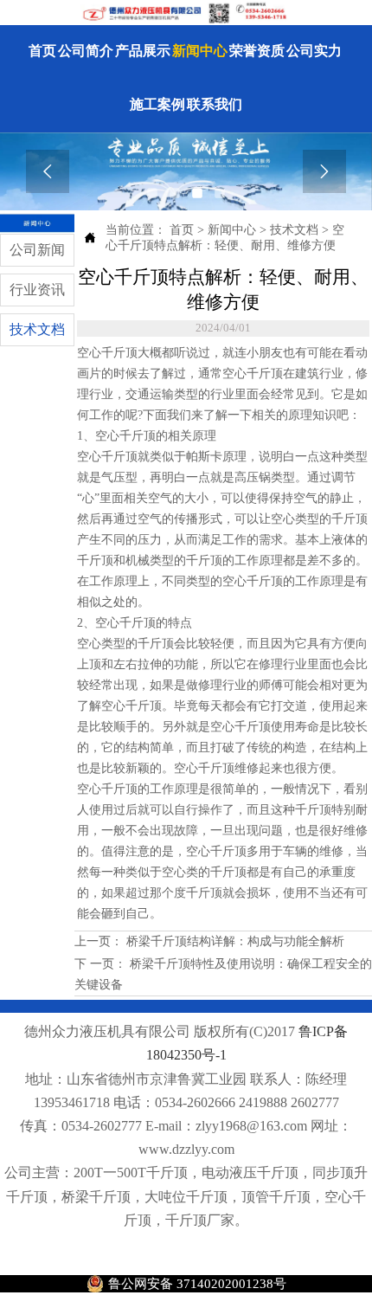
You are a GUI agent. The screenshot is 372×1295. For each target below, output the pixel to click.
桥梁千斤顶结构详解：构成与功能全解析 (233, 941)
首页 (182, 229)
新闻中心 (232, 229)
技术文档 (294, 229)
